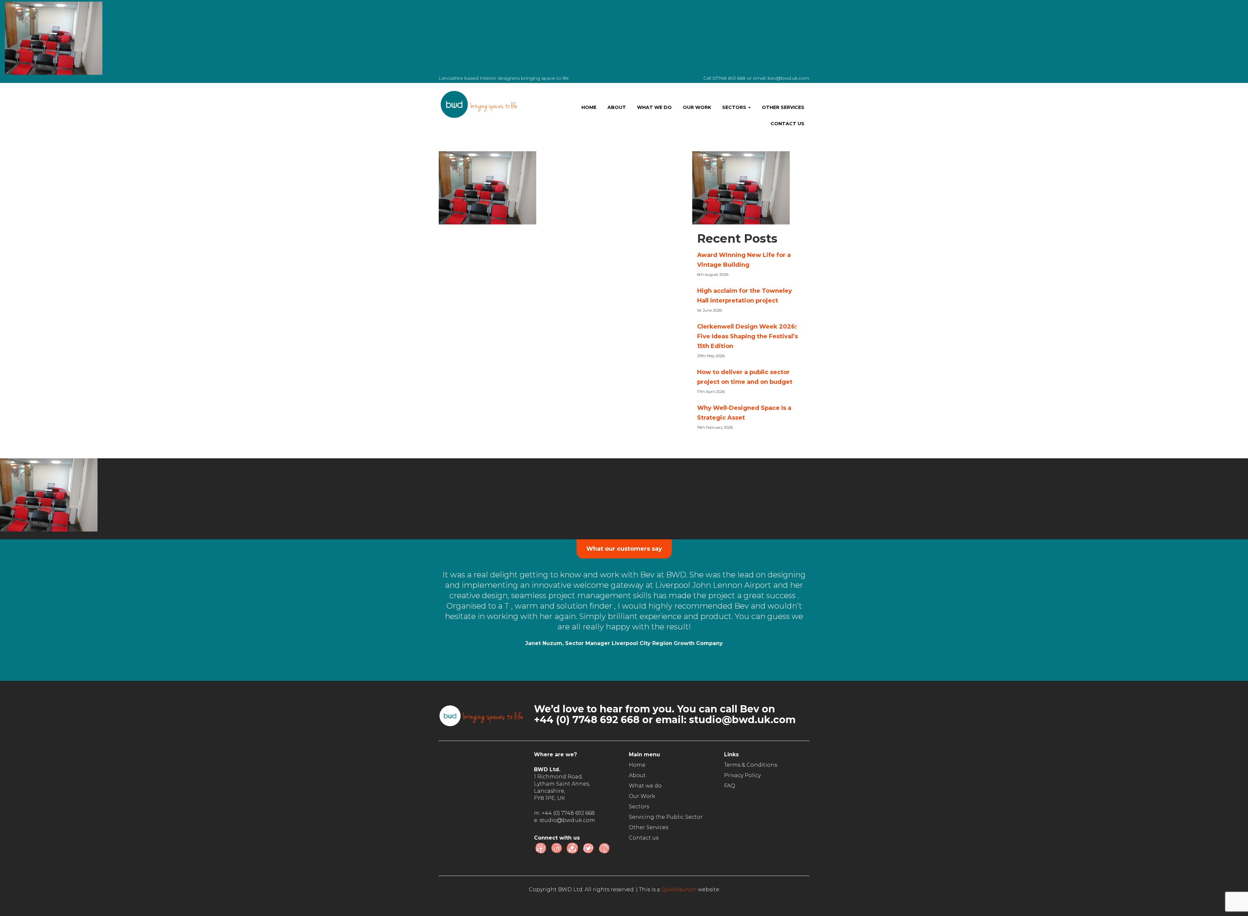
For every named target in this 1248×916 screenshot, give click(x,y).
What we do (654, 107)
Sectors (735, 107)
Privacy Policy (742, 775)
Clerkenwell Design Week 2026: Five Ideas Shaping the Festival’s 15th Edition (747, 336)
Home (588, 107)
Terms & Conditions (750, 765)
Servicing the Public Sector (666, 817)
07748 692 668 (729, 78)
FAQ (729, 786)
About (616, 107)
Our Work (697, 107)
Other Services (783, 107)
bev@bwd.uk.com (788, 78)
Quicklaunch (678, 889)
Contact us (787, 124)
